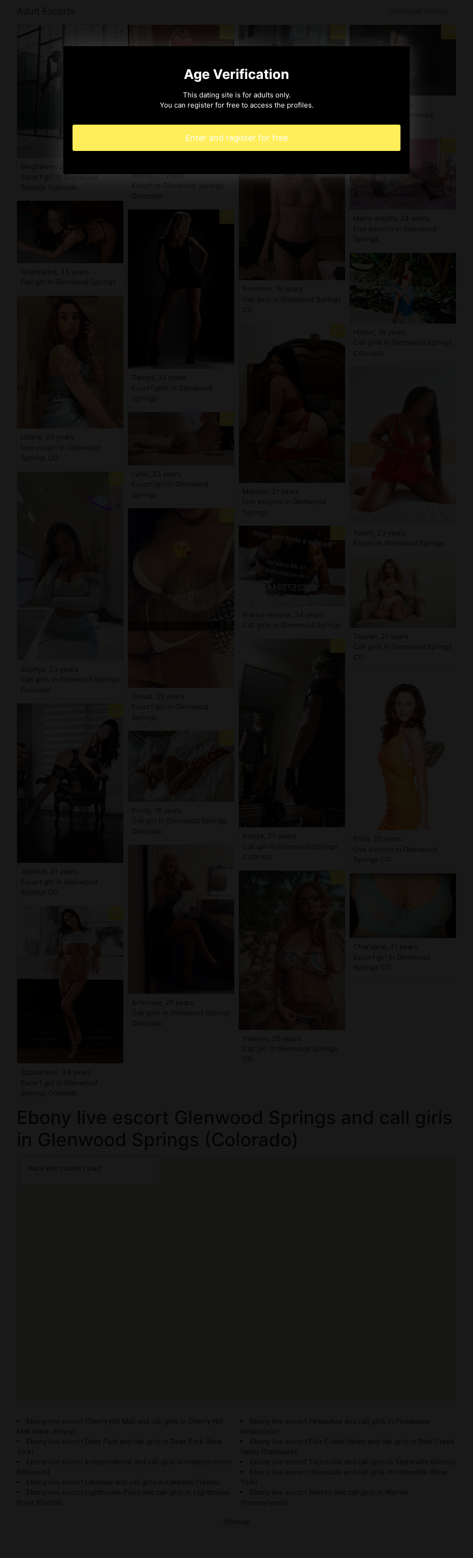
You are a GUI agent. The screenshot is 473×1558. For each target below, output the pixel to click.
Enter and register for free (236, 138)
